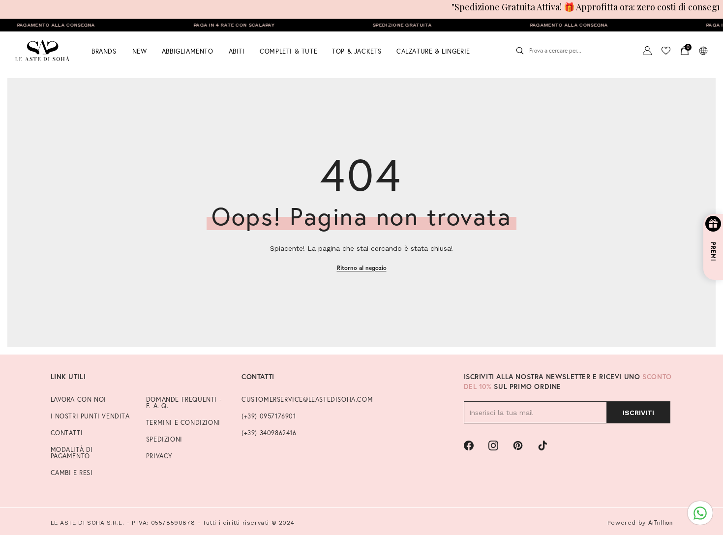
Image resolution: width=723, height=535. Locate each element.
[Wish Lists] (666, 50)
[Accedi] (647, 50)
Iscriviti (638, 412)
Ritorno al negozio (362, 267)
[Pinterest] (518, 445)
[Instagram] (493, 445)
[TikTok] (542, 445)
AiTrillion (660, 522)
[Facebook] (469, 445)
